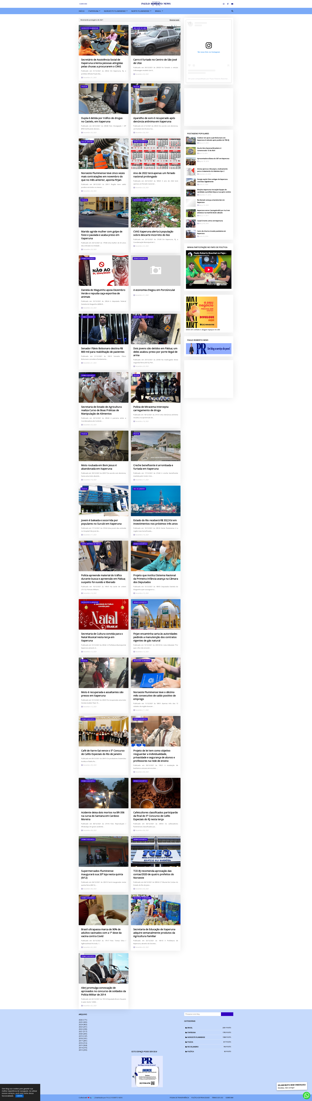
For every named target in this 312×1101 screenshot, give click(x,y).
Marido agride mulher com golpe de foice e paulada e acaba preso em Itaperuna (101, 235)
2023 (83, 1027)
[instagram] (223, 4)
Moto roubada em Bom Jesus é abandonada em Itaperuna (99, 467)
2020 (83, 1034)
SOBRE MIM (83, 4)
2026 (83, 1020)
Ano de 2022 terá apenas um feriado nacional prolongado (154, 174)
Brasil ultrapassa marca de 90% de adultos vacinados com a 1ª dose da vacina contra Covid (101, 933)
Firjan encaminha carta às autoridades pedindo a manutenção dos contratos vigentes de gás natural (155, 637)
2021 (83, 1031)
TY (93, 1098)
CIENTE (19, 1096)
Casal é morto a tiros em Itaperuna (210, 221)
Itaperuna (206, 1032)
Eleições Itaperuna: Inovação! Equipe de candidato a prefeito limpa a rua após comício (214, 190)
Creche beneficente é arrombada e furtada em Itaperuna (153, 467)
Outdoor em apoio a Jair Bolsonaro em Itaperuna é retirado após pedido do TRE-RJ (213, 139)
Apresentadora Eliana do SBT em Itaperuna (213, 158)
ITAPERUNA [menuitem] (93, 11)
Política (206, 1051)
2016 (83, 1043)
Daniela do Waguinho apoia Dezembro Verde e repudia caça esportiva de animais (103, 293)
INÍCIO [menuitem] (81, 11)
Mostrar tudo (174, 20)
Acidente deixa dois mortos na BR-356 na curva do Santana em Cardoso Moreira (102, 816)
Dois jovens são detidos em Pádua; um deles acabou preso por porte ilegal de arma (155, 352)
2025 (83, 1022)
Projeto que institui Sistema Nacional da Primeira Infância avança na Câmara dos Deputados (155, 579)
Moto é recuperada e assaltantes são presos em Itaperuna (102, 693)
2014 (83, 1047)
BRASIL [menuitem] (158, 11)
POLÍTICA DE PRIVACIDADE (200, 1098)
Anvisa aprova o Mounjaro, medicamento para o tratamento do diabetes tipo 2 (212, 170)
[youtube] (231, 4)
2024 (83, 1024)
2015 (83, 1045)
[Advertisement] (208, 107)
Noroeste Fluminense (206, 1037)
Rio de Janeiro (206, 1047)
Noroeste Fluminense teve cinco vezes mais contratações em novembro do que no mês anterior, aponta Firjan (103, 176)
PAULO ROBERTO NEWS (114, 1098)
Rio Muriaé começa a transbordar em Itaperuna (211, 201)
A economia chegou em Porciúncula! (154, 290)
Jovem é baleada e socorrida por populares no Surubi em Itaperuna (101, 522)
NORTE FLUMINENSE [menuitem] (140, 11)
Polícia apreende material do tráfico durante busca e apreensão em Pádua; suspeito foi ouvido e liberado (103, 579)
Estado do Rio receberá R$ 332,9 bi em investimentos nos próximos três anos (155, 522)
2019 (83, 1036)
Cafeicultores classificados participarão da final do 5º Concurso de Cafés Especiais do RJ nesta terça (155, 816)
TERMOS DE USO (217, 1098)
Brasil (206, 1028)
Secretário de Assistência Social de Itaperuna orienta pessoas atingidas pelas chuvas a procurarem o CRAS (102, 63)
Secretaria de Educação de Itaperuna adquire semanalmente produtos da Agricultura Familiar (154, 933)
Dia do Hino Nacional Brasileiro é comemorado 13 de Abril (209, 149)
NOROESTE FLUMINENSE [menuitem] (115, 11)
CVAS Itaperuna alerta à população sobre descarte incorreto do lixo (153, 233)
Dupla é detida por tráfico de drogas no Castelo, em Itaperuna (102, 119)
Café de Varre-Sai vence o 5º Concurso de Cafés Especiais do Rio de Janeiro (103, 752)
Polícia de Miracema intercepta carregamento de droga (150, 408)
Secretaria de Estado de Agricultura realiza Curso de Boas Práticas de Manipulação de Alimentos (101, 410)
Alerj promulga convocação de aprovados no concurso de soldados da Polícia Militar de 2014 (103, 991)
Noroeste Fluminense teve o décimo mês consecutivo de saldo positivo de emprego (154, 695)
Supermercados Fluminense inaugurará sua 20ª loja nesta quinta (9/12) (102, 874)
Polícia (206, 1042)
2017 (83, 1041)
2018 (83, 1038)
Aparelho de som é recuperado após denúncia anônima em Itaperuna (154, 119)
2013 (83, 1050)
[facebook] (227, 4)
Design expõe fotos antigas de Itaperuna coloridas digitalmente (212, 180)
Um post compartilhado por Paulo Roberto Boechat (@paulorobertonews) (216, 79)
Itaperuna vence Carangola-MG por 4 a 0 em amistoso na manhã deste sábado (213, 211)
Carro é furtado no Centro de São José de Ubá (155, 61)
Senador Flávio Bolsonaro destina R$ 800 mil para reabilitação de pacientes (102, 350)
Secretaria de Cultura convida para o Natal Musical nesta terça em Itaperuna (102, 637)
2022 (83, 1029)
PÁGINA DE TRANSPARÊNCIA (179, 1098)
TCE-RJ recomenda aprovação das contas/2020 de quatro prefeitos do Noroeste (153, 874)
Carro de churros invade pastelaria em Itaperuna (211, 232)
